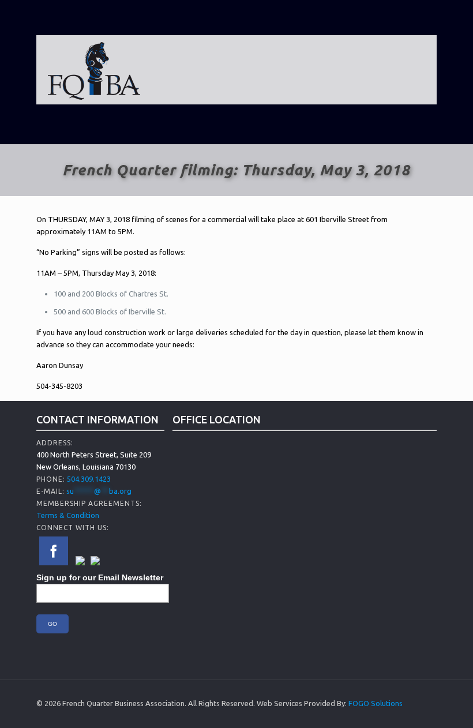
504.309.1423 (89, 479)
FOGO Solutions (375, 703)
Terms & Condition (67, 515)
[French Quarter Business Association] (94, 69)
